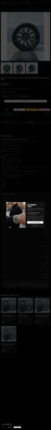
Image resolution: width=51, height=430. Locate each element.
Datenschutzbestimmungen (35, 225)
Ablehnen (9, 427)
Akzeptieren (17, 427)
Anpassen (3, 427)
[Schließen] (43, 203)
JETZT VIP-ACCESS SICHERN (35, 222)
